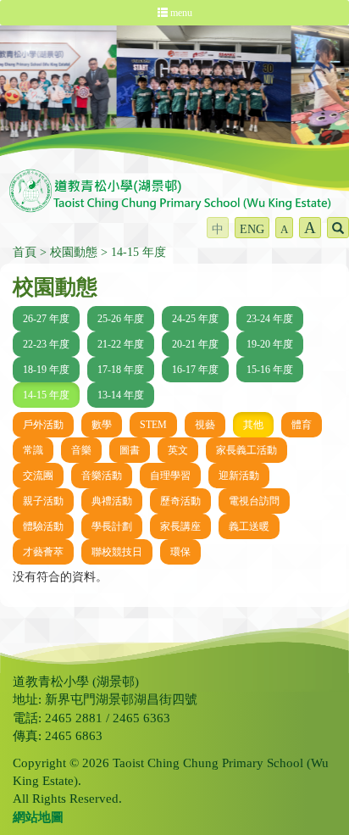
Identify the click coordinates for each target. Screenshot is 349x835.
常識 (33, 450)
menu (180, 13)
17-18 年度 (120, 370)
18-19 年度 (46, 370)
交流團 (38, 476)
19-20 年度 (270, 344)
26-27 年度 (46, 319)
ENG (252, 229)
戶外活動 (43, 425)
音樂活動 (101, 476)
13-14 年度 (120, 395)
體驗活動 (43, 526)
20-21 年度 (195, 344)
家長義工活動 (246, 450)
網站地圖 (38, 817)
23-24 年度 (270, 319)
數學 (101, 425)
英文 (178, 450)
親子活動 (43, 501)
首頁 (24, 252)
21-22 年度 (120, 344)
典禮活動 (111, 501)
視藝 (205, 425)
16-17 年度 (195, 370)
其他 (253, 425)
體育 (301, 425)
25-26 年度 (120, 319)
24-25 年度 (195, 319)
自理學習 (170, 476)
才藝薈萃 (43, 552)
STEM (153, 425)
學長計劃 (111, 526)
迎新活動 (239, 476)
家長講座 (180, 526)
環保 (180, 552)
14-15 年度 (138, 252)
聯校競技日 (116, 552)
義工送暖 (249, 526)
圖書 (129, 450)
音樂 (81, 450)
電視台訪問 (254, 501)
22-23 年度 (46, 344)
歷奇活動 (180, 501)
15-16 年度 (270, 370)
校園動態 (73, 252)
